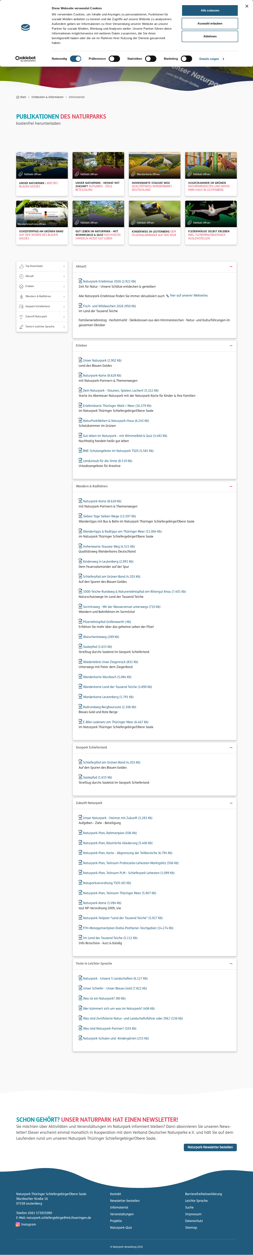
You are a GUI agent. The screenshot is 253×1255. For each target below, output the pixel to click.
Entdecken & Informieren (47, 97)
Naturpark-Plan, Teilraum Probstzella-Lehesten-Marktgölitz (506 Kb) (130, 863)
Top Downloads (34, 266)
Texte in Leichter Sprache (39, 326)
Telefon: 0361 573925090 (34, 1213)
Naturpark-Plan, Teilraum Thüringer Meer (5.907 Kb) (119, 893)
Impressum (193, 1214)
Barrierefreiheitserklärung (203, 1194)
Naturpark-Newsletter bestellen (210, 1147)
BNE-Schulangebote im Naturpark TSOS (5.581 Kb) (118, 451)
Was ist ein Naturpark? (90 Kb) (104, 998)
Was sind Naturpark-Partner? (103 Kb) (109, 1028)
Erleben (29, 286)
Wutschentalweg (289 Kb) (100, 637)
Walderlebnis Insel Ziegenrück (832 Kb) (110, 662)
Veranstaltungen (122, 1214)
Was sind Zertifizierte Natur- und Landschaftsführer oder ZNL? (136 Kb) (132, 1018)
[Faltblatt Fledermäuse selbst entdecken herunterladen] (211, 213)
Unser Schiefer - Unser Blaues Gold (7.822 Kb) (114, 988)
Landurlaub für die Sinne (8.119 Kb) (107, 461)
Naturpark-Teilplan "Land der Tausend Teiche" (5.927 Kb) (122, 918)
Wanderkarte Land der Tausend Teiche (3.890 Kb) (117, 687)
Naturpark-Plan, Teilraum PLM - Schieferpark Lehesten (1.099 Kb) (128, 873)
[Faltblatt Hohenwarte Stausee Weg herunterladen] (154, 165)
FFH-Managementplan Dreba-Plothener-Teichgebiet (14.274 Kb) (127, 928)
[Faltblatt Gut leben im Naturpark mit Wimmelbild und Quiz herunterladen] (98, 213)
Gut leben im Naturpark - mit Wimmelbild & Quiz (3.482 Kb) (124, 436)
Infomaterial (119, 1207)
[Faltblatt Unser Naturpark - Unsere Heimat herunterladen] (98, 165)
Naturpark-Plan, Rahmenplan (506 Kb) (109, 833)
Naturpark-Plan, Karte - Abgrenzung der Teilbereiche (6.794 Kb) (127, 853)
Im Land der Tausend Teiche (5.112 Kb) (110, 938)
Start (23, 97)
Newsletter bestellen (125, 1201)
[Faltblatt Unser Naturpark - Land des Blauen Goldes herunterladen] (42, 165)
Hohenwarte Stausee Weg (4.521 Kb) (108, 546)
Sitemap (191, 1227)
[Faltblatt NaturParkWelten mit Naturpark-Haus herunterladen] (211, 165)
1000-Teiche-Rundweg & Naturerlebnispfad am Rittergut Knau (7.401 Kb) (134, 591)
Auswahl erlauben (209, 23)
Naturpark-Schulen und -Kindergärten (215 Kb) (115, 1038)
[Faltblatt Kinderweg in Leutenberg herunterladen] (154, 213)
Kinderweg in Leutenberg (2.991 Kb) (107, 561)
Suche (189, 1207)
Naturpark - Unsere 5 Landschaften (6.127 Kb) (115, 978)
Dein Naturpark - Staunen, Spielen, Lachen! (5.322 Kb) (120, 390)
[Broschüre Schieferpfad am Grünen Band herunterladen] (42, 213)
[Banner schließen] (246, 6)
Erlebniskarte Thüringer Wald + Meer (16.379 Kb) (116, 406)
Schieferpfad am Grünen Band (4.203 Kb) (111, 576)
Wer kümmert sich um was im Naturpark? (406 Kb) (118, 1008)
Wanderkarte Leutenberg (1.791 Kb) (108, 697)
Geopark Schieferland (37, 306)
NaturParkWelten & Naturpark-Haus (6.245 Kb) (115, 421)
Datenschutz (194, 1221)
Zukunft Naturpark (36, 316)
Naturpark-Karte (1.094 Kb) (101, 903)
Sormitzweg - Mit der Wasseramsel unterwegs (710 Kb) (121, 607)
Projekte (116, 1221)
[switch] (114, 59)
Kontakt (115, 1194)
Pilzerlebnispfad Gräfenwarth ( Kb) (106, 622)
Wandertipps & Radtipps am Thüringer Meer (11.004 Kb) (122, 531)
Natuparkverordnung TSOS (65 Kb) (106, 883)
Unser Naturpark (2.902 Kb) (102, 360)
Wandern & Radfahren (38, 296)
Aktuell (29, 276)
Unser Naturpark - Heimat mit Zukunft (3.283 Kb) (117, 818)
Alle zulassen (210, 10)
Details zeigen (209, 58)
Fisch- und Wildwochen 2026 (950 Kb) (109, 306)
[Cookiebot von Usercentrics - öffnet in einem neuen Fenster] (25, 59)
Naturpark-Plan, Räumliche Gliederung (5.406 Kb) (117, 843)
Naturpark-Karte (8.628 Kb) (101, 375)
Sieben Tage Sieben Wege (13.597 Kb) (109, 516)
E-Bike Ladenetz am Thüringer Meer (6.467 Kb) (115, 722)
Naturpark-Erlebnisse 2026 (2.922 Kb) (109, 281)
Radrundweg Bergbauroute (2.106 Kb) (109, 707)
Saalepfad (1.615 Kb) (97, 647)
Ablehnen (210, 36)
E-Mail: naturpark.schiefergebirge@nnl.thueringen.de (53, 1218)
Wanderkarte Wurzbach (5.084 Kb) (106, 677)
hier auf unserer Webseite (188, 295)
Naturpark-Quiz (121, 1227)
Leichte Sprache (196, 1201)
